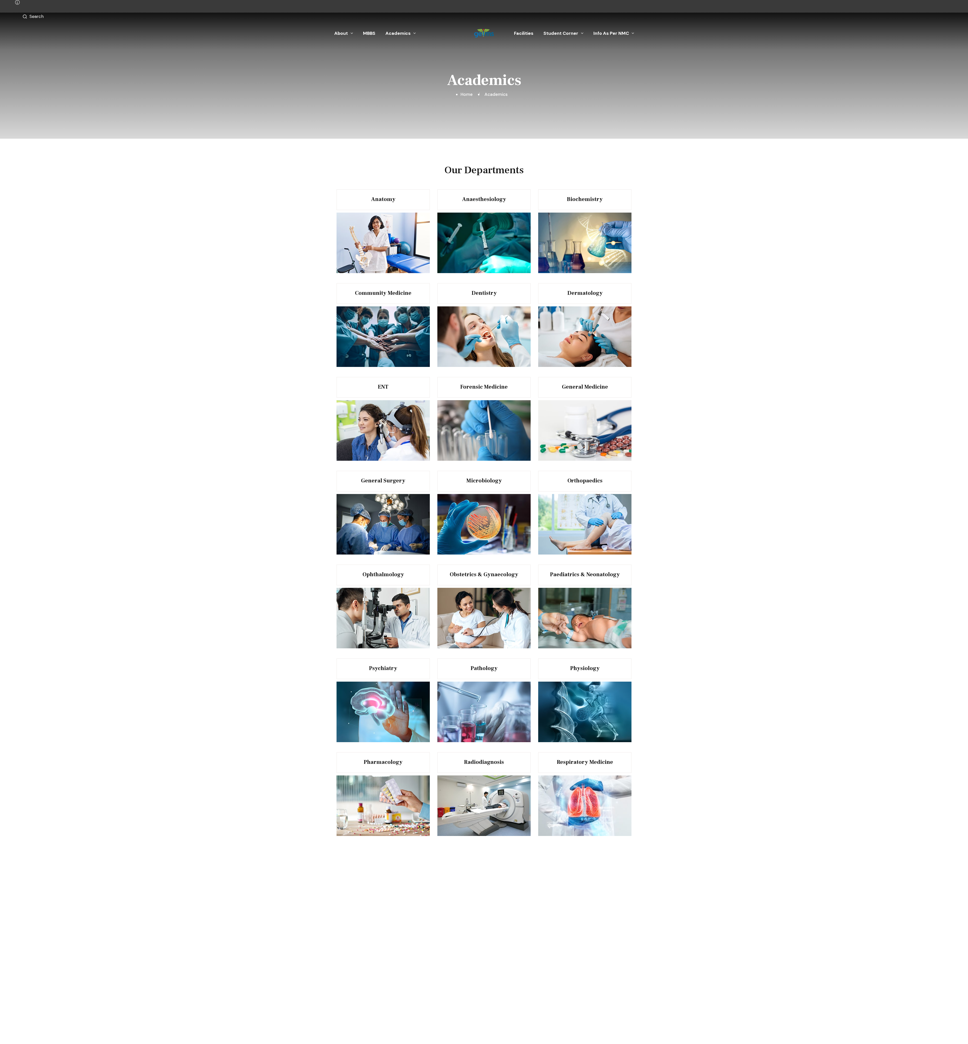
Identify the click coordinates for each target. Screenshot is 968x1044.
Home (468, 94)
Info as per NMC (611, 33)
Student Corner (560, 33)
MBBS (369, 33)
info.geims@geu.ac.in (432, 978)
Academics (398, 33)
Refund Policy (618, 1030)
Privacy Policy (542, 1030)
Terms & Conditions (580, 1030)
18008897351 (425, 968)
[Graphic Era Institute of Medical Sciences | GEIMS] (484, 33)
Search (36, 16)
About (341, 33)
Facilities (523, 33)
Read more (385, 191)
